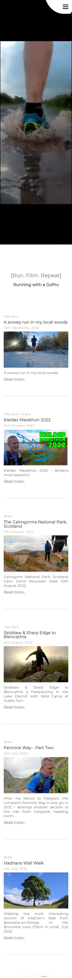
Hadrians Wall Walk (24, 863)
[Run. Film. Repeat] (36, 275)
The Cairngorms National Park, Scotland (35, 524)
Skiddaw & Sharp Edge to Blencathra (30, 634)
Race (26, 414)
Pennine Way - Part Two (29, 747)
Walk (8, 516)
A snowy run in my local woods (36, 322)
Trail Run (11, 316)
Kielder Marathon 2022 (27, 419)
